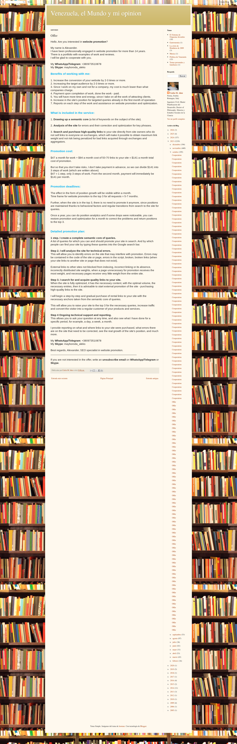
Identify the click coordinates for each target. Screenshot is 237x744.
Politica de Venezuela (178, 57)
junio (175, 645)
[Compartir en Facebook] (99, 370)
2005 (172, 710)
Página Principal (106, 378)
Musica (172, 53)
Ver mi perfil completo (176, 119)
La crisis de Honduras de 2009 (177, 47)
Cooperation (176, 155)
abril (175, 653)
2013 (172, 691)
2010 (172, 699)
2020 (172, 665)
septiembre (177, 634)
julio (175, 642)
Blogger (143, 726)
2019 (172, 669)
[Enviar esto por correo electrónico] (91, 370)
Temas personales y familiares (177, 63)
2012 (172, 695)
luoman (122, 726)
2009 (172, 703)
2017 (172, 676)
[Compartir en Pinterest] (101, 370)
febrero (176, 661)
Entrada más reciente (59, 378)
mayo (175, 649)
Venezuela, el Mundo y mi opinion (96, 12)
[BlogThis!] (94, 370)
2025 (172, 133)
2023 (172, 141)
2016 (172, 680)
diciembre (177, 144)
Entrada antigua (152, 378)
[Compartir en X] (96, 370)
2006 (172, 706)
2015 (172, 684)
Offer (174, 402)
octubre (176, 152)
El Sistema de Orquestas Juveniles (177, 35)
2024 (172, 137)
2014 (172, 688)
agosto (175, 638)
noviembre (177, 148)
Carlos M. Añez (176, 93)
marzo (175, 657)
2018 (172, 673)
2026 (172, 130)
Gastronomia (175, 42)
